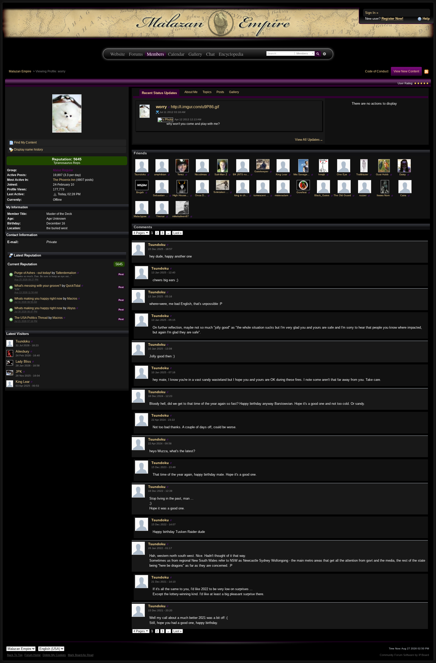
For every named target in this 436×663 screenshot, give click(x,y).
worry (161, 107)
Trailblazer (362, 174)
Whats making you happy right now (38, 298)
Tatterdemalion (66, 272)
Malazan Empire (20, 71)
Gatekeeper (261, 171)
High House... (180, 195)
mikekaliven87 (180, 216)
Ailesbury (22, 351)
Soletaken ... (220, 192)
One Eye (342, 174)
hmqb (321, 174)
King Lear (23, 382)
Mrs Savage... (301, 174)
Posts (220, 92)
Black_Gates (321, 195)
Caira (403, 195)
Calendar (176, 54)
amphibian (160, 174)
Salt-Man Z (220, 174)
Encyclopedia (231, 54)
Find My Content (25, 142)
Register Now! (392, 18)
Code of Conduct (376, 71)
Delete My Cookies (54, 654)
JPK (19, 371)
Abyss (71, 308)
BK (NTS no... (241, 174)
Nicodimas (201, 174)
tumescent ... (261, 195)
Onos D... (200, 195)
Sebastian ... (160, 195)
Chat (210, 54)
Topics (207, 92)
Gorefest (301, 192)
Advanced (324, 53)
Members (155, 54)
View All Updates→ (309, 139)
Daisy (402, 174)
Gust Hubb (382, 174)
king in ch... (241, 195)
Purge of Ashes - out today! (32, 272)
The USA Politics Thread (31, 317)
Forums (136, 54)
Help (426, 18)
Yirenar (160, 216)
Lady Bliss (23, 361)
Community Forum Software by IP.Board (404, 654)
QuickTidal (73, 285)
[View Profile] (78, 272)
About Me (191, 92)
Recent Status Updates (159, 93)
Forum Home (32, 654)
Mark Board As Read (80, 654)
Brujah (140, 192)
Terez (180, 174)
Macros (72, 298)
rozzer (362, 195)
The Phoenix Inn (64, 179)
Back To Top (14, 654)
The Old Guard (342, 195)
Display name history (28, 149)
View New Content (406, 71)
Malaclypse (140, 216)
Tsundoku (23, 341)
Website (117, 54)
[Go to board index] (218, 23)
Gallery (195, 54)
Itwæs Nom (383, 195)
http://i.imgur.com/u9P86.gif (195, 107)
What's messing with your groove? (37, 285)
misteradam (281, 195)
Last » (177, 233)
